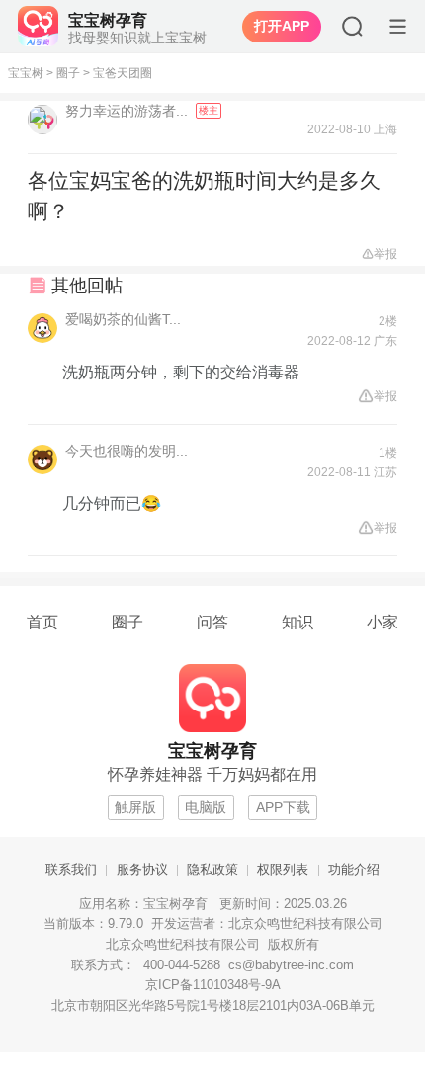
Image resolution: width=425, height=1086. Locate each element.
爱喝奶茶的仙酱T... (123, 319)
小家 (382, 621)
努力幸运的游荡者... (128, 111)
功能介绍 (354, 870)
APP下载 (283, 807)
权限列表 (282, 870)
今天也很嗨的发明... (126, 451)
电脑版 (205, 807)
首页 (42, 621)
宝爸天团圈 (122, 73)
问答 (212, 621)
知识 (297, 621)
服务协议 (142, 870)
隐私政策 (212, 870)
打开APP (281, 27)
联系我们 (71, 870)
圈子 (68, 73)
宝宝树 (25, 73)
